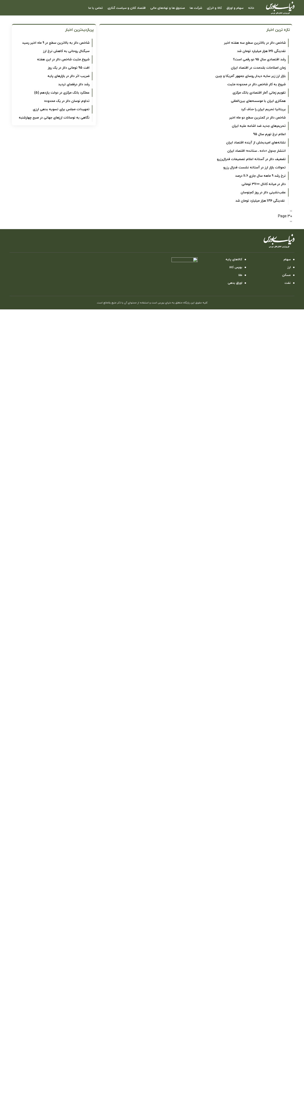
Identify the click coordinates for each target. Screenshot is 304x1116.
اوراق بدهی (235, 283)
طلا (240, 275)
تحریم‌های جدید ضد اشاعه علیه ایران (259, 126)
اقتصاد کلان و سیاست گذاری (127, 8)
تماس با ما (95, 8)
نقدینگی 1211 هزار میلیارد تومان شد (261, 51)
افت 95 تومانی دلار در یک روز (69, 68)
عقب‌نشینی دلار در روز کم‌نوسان (263, 192)
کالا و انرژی (214, 8)
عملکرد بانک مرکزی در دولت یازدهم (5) (62, 92)
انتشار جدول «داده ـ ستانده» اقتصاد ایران (256, 151)
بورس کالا (235, 267)
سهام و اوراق (235, 8)
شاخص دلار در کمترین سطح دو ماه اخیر (257, 117)
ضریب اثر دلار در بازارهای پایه (69, 76)
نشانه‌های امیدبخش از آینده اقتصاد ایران (256, 142)
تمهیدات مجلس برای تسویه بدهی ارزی (61, 109)
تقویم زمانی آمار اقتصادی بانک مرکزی (259, 92)
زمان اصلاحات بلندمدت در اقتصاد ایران (258, 68)
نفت (288, 283)
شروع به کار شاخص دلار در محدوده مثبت (256, 84)
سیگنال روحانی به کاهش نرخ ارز (66, 51)
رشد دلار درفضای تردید (74, 84)
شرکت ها (196, 8)
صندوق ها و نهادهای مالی (167, 8)
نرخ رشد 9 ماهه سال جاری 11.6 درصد (260, 176)
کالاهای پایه (234, 259)
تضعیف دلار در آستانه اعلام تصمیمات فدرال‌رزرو (251, 159)
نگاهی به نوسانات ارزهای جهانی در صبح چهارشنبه (54, 117)
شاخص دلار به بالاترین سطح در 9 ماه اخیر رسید (56, 43)
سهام (287, 259)
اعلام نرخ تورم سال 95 (269, 134)
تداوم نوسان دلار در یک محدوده (67, 101)
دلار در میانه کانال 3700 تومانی (264, 184)
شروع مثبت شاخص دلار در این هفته (63, 59)
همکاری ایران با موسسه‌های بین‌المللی (258, 101)
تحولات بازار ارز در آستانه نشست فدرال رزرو (254, 167)
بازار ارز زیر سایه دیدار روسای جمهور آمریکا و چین (250, 76)
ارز (289, 267)
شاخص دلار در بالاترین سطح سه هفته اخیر (255, 43)
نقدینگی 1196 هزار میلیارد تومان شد (260, 201)
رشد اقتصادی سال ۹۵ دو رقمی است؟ (259, 59)
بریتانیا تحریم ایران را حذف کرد (263, 109)
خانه (251, 8)
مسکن (286, 275)
